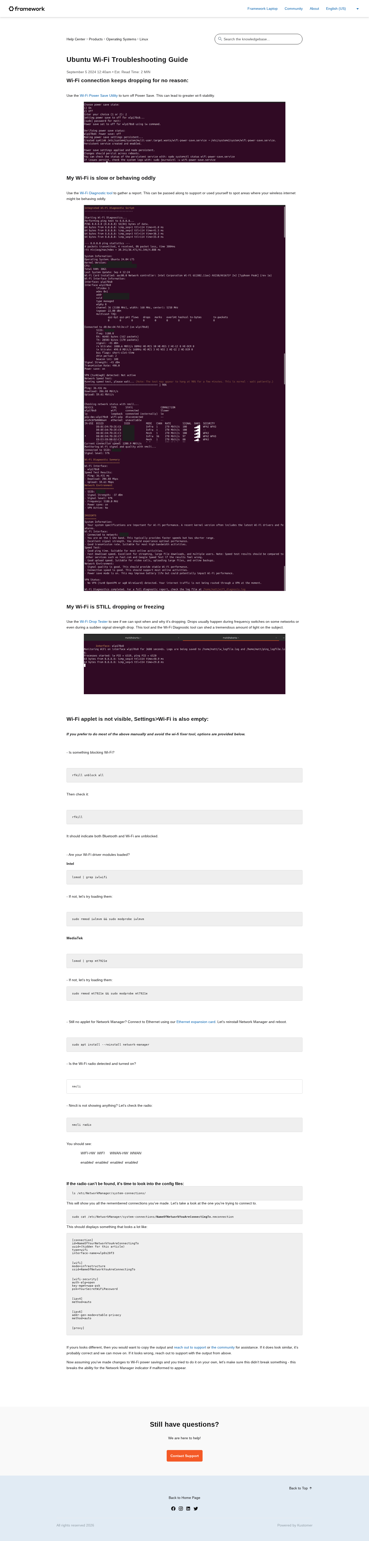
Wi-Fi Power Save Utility (99, 95)
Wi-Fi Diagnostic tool (96, 193)
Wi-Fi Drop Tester (94, 622)
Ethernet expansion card (195, 1022)
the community (223, 1347)
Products (96, 39)
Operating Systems (121, 39)
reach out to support (190, 1347)
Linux (144, 39)
